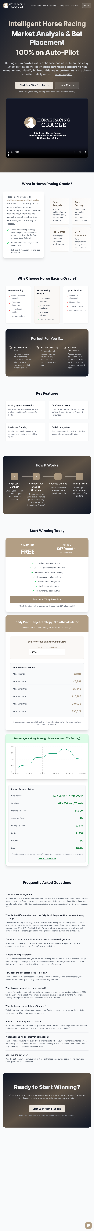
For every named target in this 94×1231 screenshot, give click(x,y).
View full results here (47, 858)
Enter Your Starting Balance (47, 647)
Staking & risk (63, 5)
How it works (36, 5)
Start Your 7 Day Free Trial (33, 85)
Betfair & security (49, 5)
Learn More (65, 85)
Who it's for (75, 5)
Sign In (86, 5)
